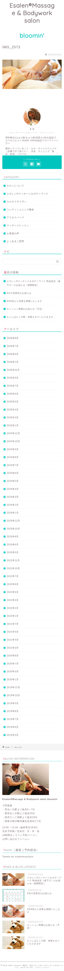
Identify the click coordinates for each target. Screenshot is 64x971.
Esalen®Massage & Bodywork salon (32, 20)
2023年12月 (13, 520)
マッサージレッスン (18, 225)
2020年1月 (13, 679)
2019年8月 (13, 711)
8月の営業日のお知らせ (19, 293)
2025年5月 (13, 401)
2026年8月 (13, 338)
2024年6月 (13, 473)
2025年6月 (13, 393)
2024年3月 (13, 496)
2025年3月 (13, 417)
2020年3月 (13, 671)
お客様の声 (13, 233)
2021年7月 (13, 624)
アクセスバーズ (15, 217)
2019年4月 (13, 735)
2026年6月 (13, 354)
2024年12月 (13, 433)
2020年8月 (13, 655)
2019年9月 (13, 703)
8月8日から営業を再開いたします (24, 301)
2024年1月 (13, 512)
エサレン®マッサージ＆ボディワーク (27, 193)
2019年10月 (13, 695)
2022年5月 (13, 592)
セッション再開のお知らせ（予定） (25, 309)
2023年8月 (13, 536)
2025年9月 (13, 377)
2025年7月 (13, 385)
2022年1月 (13, 616)
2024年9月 (13, 449)
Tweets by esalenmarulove (17, 856)
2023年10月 (13, 528)
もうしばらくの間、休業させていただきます (30, 317)
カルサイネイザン (17, 201)
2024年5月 (13, 481)
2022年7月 (13, 576)
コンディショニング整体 (20, 209)
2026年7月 (13, 346)
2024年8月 (13, 457)
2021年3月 (13, 647)
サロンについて (15, 185)
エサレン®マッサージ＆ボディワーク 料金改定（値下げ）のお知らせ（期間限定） (33, 283)
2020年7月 (13, 663)
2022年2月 (13, 608)
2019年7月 (13, 719)
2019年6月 (13, 727)
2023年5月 (13, 552)
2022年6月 (13, 584)
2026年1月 (13, 362)
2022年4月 (13, 600)
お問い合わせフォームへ (16, 839)
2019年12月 (13, 687)
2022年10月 (13, 568)
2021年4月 (13, 639)
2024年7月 (13, 465)
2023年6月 (13, 544)
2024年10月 (13, 441)
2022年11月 (13, 560)
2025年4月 (13, 409)
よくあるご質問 (15, 241)
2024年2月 (13, 504)
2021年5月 (13, 631)
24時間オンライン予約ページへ (19, 835)
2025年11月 (13, 370)
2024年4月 (13, 489)
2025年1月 (13, 425)
